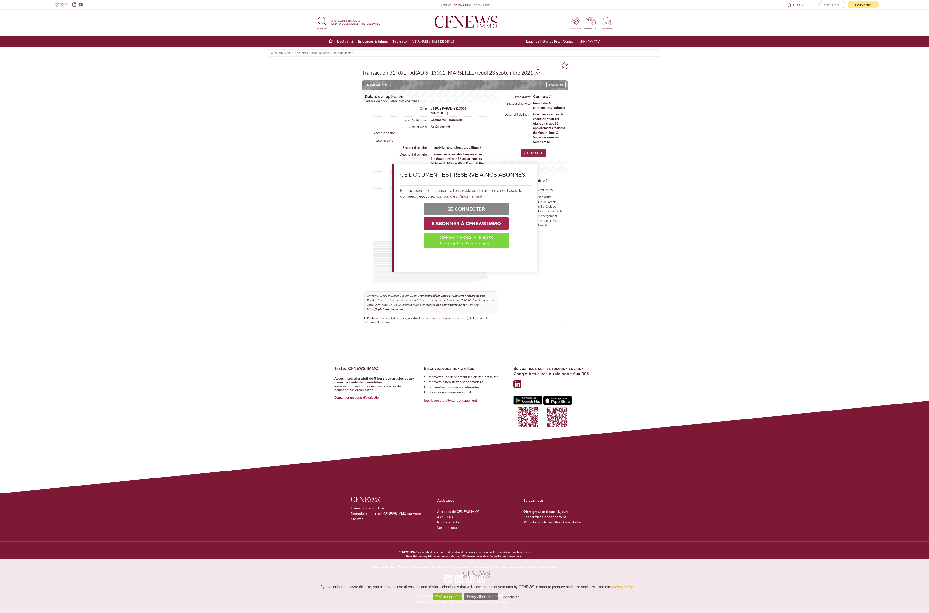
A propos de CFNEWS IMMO (458, 511)
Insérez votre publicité (367, 508)
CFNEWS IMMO (462, 5)
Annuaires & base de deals (433, 41)
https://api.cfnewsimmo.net (385, 309)
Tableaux (399, 41)
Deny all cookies (481, 597)
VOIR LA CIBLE (533, 153)
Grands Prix (551, 41)
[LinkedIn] (75, 4)
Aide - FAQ (445, 517)
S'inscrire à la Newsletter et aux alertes (552, 522)
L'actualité (345, 41)
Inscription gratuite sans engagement (450, 400)
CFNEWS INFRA (483, 5)
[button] (322, 22)
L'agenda (532, 41)
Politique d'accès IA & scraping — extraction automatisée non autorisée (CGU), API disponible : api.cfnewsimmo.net (427, 320)
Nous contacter (448, 522)
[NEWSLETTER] (607, 20)
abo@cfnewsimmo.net (450, 305)
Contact (568, 41)
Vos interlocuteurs (450, 527)
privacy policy (622, 587)
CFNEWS (446, 5)
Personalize (511, 597)
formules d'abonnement (462, 196)
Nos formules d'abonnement (544, 517)
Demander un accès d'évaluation (357, 397)
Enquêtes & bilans (373, 41)
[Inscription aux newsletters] (81, 4)
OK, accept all (447, 597)
